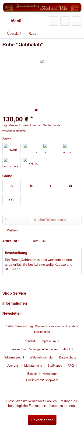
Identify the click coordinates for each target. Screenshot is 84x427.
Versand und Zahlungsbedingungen (34, 349)
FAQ (71, 365)
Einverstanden (42, 419)
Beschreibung (16, 252)
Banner (32, 373)
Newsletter (49, 373)
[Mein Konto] (65, 21)
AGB (66, 349)
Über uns (13, 365)
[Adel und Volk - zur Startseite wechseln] (42, 8)
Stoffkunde (55, 365)
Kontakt (29, 341)
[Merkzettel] (53, 21)
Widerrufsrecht (14, 357)
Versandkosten (44, 326)
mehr (15, 269)
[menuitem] (12, 21)
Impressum (48, 341)
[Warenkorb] (76, 21)
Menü (16, 21)
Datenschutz (67, 357)
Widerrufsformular (41, 357)
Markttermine (33, 365)
